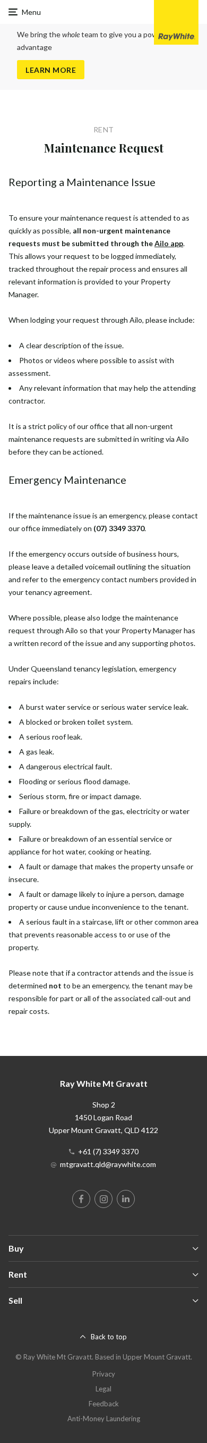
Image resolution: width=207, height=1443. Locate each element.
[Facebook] (81, 1199)
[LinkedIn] (126, 1199)
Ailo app (168, 243)
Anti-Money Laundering (103, 1418)
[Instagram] (103, 1199)
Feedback (104, 1403)
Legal (103, 1389)
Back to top (109, 1336)
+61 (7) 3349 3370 (108, 1151)
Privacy (103, 1374)
